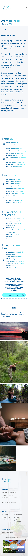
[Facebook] (2, 501)
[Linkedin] (9, 501)
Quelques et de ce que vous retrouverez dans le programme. (14, 314)
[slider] (6, 550)
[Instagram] (7, 501)
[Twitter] (5, 501)
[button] (14, 295)
